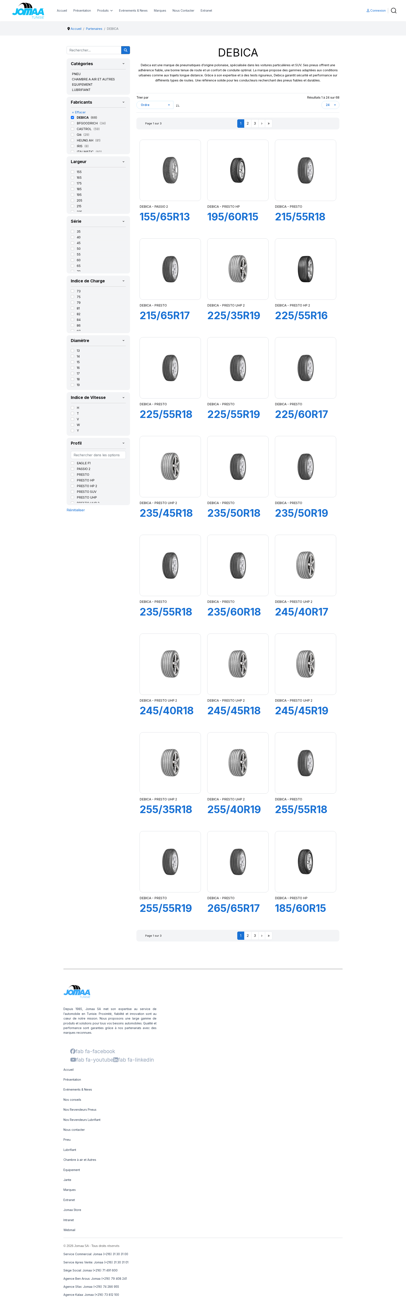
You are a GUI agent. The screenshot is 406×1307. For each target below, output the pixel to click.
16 (78, 368)
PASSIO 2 (83, 469)
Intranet (68, 1220)
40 (79, 237)
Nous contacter (74, 1129)
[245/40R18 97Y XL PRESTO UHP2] (170, 664)
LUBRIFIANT (81, 90)
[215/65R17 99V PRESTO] (170, 269)
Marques (160, 10)
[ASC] (177, 105)
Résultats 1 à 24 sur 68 (323, 97)
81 (78, 308)
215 (79, 206)
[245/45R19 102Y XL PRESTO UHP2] (305, 664)
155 (79, 172)
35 (79, 232)
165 (79, 178)
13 (78, 351)
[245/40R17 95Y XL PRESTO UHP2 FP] (305, 565)
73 (79, 291)
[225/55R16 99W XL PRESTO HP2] (305, 269)
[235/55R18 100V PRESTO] (170, 565)
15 (78, 362)
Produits (103, 10)
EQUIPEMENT (82, 84)
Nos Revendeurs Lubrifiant (81, 1119)
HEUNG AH (85, 140)
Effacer (79, 112)
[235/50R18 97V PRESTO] (238, 466)
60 (79, 260)
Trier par (142, 97)
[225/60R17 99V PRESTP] (305, 368)
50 (79, 249)
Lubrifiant (69, 1150)
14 (78, 356)
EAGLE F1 (84, 463)
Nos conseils (72, 1099)
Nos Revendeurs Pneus (79, 1109)
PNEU (76, 74)
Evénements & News (133, 10)
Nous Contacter (183, 10)
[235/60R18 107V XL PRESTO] (238, 565)
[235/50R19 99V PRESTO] (305, 466)
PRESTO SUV (86, 492)
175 (79, 183)
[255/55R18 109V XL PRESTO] (305, 763)
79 (79, 303)
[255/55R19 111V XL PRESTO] (170, 862)
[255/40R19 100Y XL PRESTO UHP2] (238, 763)
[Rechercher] (125, 50)
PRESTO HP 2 (87, 486)
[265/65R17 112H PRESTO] (238, 862)
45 (79, 243)
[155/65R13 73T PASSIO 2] (170, 170)
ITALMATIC (86, 152)
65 (79, 266)
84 (79, 320)
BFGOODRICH (88, 123)
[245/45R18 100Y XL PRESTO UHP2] (238, 664)
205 (79, 200)
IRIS (80, 146)
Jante (67, 1180)
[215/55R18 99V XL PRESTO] (305, 170)
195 (79, 195)
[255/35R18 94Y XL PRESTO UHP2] (170, 763)
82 (78, 314)
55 (79, 254)
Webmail (69, 1230)
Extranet (206, 10)
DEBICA (83, 117)
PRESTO (83, 475)
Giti (79, 135)
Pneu (67, 1139)
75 (79, 297)
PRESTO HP (86, 480)
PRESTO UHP (87, 497)
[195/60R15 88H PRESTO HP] (238, 170)
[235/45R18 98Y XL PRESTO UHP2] (170, 466)
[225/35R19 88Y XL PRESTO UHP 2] (238, 269)
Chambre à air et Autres (79, 1159)
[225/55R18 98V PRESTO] (170, 368)
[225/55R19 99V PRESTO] (238, 368)
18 (78, 379)
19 (78, 385)
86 (79, 325)
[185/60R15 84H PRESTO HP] (305, 862)
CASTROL (84, 129)
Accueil (62, 10)
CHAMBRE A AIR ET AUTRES (93, 79)
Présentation (82, 10)
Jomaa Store (72, 1210)
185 (79, 189)
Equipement (71, 1170)
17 (78, 373)
